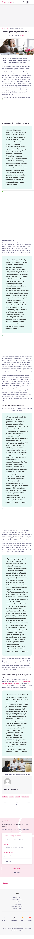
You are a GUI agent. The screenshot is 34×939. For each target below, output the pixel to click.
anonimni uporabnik (7, 36)
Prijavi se (17, 872)
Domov (3, 28)
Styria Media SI (17, 904)
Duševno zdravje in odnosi (12, 836)
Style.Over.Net (17, 897)
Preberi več (8, 861)
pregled (18, 797)
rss (22, 920)
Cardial (11, 797)
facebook (4, 920)
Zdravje (6, 844)
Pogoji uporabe (28, 928)
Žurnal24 (17, 902)
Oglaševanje (10, 928)
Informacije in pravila (18, 928)
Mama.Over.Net (17, 909)
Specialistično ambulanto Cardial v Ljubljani (16, 682)
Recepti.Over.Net (17, 899)
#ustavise (4, 797)
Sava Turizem (25, 797)
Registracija (17, 868)
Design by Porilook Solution (17, 930)
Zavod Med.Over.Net (17, 906)
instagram (14, 920)
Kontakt (4, 928)
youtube (30, 920)
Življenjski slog (8, 852)
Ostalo (7, 28)
